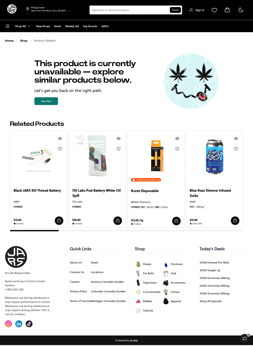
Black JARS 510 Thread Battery (37, 190)
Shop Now (46, 101)
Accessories (178, 282)
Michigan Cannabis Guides (108, 301)
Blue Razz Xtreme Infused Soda (210, 193)
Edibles (147, 301)
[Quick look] (59, 138)
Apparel (176, 301)
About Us (76, 262)
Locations (97, 272)
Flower (147, 264)
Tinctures (176, 264)
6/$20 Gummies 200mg (214, 286)
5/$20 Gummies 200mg (214, 293)
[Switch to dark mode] (241, 10)
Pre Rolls (148, 273)
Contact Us (77, 272)
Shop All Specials (211, 301)
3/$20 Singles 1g (210, 270)
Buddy (134, 340)
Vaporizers (150, 282)
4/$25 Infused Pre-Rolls (214, 262)
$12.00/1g (137, 220)
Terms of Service (80, 301)
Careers (75, 282)
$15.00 (17, 220)
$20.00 (76, 220)
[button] (59, 220)
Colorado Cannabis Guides (108, 291)
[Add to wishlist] (59, 148)
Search (175, 9)
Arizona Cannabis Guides (107, 282)
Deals (94, 262)
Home (9, 40)
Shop (24, 40)
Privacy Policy (78, 291)
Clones (175, 292)
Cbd (173, 273)
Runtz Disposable (145, 190)
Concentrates (151, 292)
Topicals (148, 310)
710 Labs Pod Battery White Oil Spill (96, 193)
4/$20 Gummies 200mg (215, 278)
